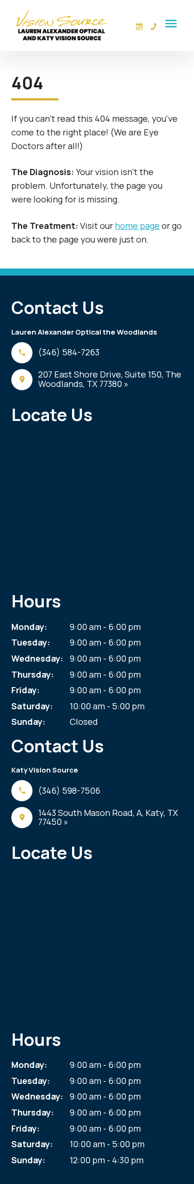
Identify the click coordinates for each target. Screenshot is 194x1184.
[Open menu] (170, 23)
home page (137, 225)
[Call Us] (153, 26)
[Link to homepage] (62, 25)
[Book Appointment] (139, 26)
